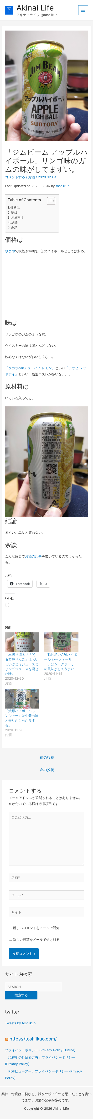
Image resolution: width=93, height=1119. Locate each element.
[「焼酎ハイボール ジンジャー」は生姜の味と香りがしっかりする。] (22, 698)
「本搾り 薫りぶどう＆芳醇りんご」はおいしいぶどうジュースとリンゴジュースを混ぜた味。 (21, 664)
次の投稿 (47, 770)
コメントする (15, 177)
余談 (14, 227)
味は (14, 212)
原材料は (17, 217)
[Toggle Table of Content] (48, 201)
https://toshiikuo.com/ (33, 1039)
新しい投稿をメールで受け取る (36, 939)
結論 (14, 222)
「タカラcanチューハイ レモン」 (30, 368)
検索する (21, 995)
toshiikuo (62, 186)
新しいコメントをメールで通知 (36, 928)
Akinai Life (35, 7)
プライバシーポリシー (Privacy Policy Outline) (40, 1050)
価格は (15, 207)
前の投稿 (47, 757)
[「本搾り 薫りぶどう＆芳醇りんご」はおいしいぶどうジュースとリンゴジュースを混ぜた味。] (22, 642)
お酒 (31, 177)
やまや (10, 251)
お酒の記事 (33, 556)
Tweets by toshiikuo (20, 1023)
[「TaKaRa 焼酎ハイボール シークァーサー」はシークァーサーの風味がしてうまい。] (61, 642)
